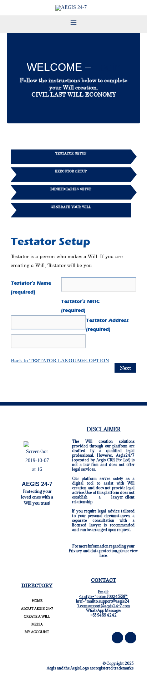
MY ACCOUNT (37, 631)
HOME (37, 600)
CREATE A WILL (37, 616)
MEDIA (37, 624)
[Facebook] (117, 637)
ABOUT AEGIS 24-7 (37, 608)
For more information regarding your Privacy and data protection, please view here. (103, 551)
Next (125, 368)
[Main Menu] (73, 22)
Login (107, 67)
